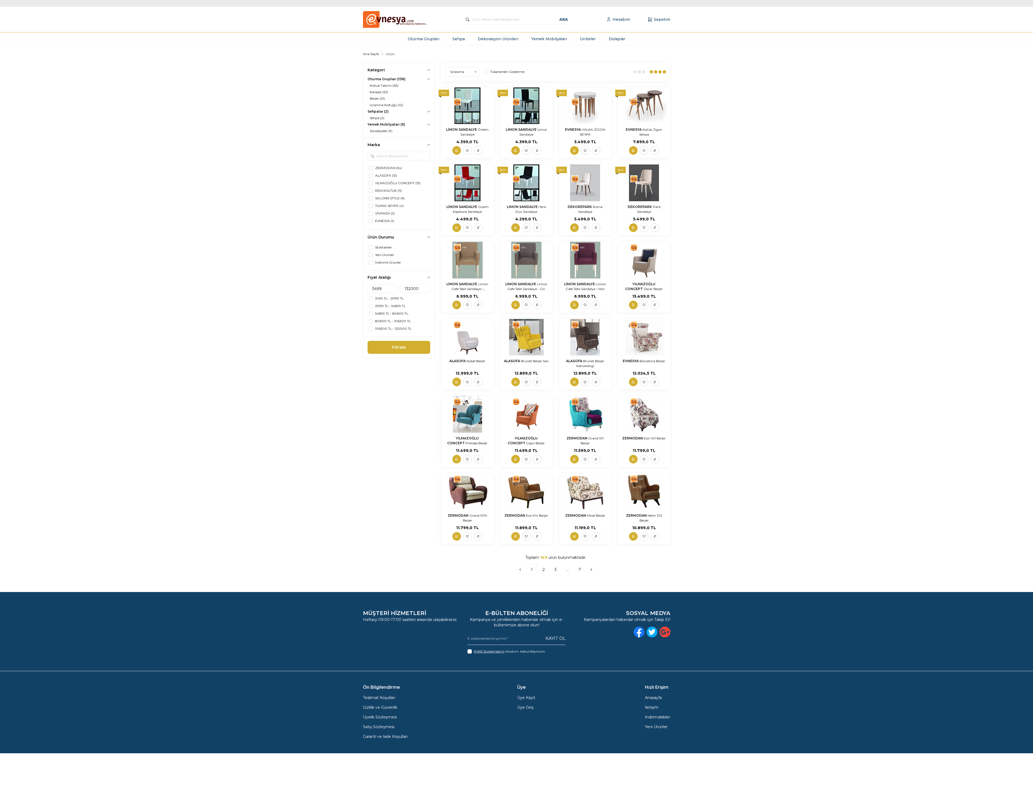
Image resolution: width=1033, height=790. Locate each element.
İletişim (651, 707)
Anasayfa (653, 697)
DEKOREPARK (580, 207)
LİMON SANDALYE (462, 129)
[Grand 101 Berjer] (585, 414)
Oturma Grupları (423, 38)
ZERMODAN (577, 438)
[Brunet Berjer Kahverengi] (585, 337)
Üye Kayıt (526, 697)
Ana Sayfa (371, 54)
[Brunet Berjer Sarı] (526, 337)
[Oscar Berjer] (644, 260)
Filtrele (399, 347)
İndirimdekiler (657, 717)
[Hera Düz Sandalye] (526, 182)
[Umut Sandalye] (526, 106)
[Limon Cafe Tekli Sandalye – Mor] (585, 260)
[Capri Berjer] (526, 414)
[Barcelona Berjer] (644, 337)
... (567, 569)
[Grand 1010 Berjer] (467, 491)
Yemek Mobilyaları (549, 38)
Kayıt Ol (556, 638)
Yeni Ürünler (656, 726)
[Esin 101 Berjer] (644, 414)
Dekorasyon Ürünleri (498, 38)
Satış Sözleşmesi (378, 726)
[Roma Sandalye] (585, 182)
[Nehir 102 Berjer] (644, 491)
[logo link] (395, 19)
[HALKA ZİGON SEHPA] (585, 106)
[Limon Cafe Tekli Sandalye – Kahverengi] (467, 260)
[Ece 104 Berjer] (526, 491)
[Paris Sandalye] (644, 182)
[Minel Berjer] (585, 491)
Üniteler (588, 38)
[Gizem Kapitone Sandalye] (467, 182)
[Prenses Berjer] (467, 414)
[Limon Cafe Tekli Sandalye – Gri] (526, 260)
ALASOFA (457, 361)
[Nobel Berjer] (467, 337)
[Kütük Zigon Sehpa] (644, 106)
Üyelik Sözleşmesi (380, 717)
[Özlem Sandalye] (467, 106)
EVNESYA (573, 129)
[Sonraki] (591, 569)
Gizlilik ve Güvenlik (380, 707)
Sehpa (458, 38)
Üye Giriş (525, 707)
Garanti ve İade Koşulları (385, 736)
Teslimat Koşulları (379, 697)
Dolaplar (617, 38)
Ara (563, 19)
